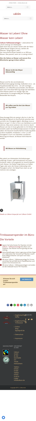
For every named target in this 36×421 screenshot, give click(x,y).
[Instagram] (25, 322)
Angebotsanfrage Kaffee (18, 316)
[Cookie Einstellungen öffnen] (3, 418)
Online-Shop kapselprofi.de (18, 328)
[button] (8, 305)
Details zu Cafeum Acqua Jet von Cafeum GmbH (15, 214)
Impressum (18, 338)
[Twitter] (28, 319)
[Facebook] (25, 319)
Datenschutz (18, 334)
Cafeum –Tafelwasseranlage (11, 247)
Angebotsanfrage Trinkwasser (18, 322)
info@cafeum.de (22, 3)
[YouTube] (31, 319)
